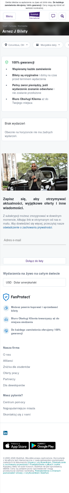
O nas (7, 354)
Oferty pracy (11, 372)
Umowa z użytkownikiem (39, 462)
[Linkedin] (5, 433)
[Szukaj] (62, 16)
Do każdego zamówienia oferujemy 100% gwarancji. (34, 4)
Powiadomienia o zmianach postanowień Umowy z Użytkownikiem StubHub (32, 471)
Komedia (22, 25)
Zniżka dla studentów (16, 366)
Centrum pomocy (14, 402)
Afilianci (8, 360)
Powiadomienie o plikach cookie (45, 464)
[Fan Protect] (17, 297)
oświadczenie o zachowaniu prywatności (27, 227)
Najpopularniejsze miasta (19, 408)
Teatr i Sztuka (9, 25)
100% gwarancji (23, 62)
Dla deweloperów (14, 385)
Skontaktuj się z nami (16, 414)
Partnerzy (9, 379)
